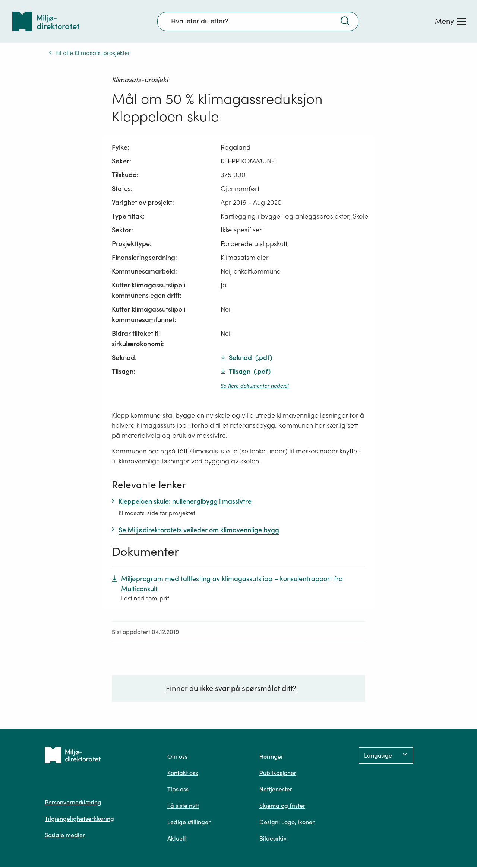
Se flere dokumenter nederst (255, 385)
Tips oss (178, 789)
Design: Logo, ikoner (287, 822)
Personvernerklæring (73, 802)
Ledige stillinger (189, 822)
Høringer (271, 756)
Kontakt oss (182, 773)
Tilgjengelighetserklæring (79, 818)
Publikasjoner (277, 773)
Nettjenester (275, 789)
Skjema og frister (282, 805)
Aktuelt (176, 838)
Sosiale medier (65, 835)
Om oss (177, 756)
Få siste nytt (183, 805)
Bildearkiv (273, 838)
